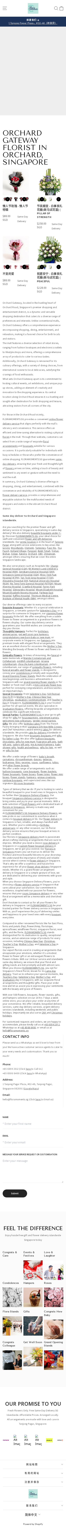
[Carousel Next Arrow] (24, 199)
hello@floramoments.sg (15, 1099)
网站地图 (32, 1464)
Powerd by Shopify (33, 1524)
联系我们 (32, 1505)
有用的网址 (32, 1473)
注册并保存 (32, 1482)
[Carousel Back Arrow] (7, 199)
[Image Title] (33, 1270)
